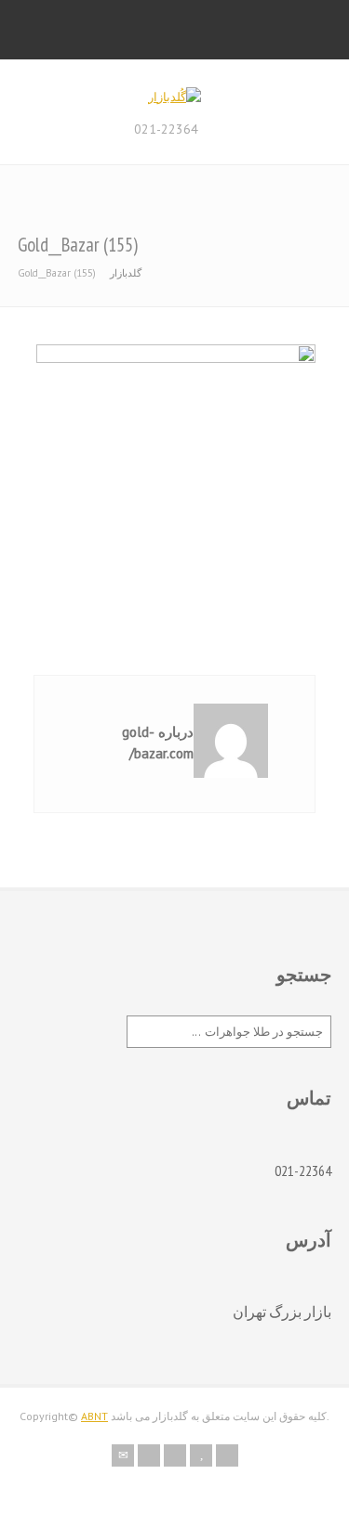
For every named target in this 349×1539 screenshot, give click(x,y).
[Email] (123, 1455)
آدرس (308, 1240)
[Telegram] (227, 1455)
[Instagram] (175, 1455)
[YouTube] (201, 1455)
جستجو (303, 975)
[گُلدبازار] (174, 97)
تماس (309, 1098)
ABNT (94, 1416)
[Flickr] (149, 1455)
